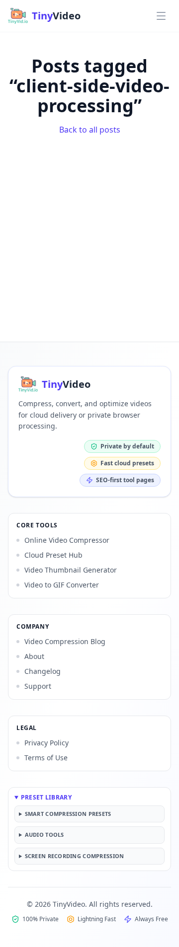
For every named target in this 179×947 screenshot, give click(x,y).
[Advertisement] (89, 234)
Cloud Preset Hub (53, 555)
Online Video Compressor (66, 540)
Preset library (46, 797)
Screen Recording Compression (74, 856)
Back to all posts (89, 129)
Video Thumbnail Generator (70, 570)
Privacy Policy (46, 742)
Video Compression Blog (64, 641)
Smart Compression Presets (68, 813)
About (34, 656)
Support (37, 686)
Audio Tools (44, 834)
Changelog (42, 671)
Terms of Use (46, 757)
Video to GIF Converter (61, 584)
